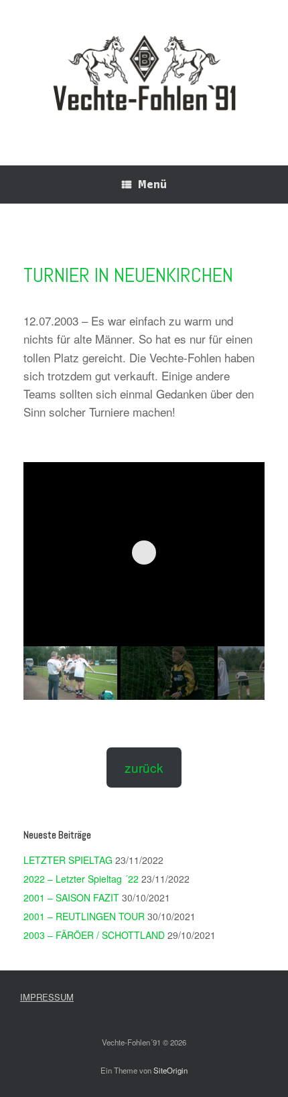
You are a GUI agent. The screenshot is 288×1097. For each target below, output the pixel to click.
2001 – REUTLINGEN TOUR (84, 916)
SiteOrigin (170, 1070)
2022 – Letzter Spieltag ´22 (81, 878)
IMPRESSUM (47, 997)
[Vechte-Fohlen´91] (144, 72)
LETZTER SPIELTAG (68, 860)
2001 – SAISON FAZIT (71, 897)
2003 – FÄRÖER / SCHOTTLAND (94, 935)
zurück (144, 767)
